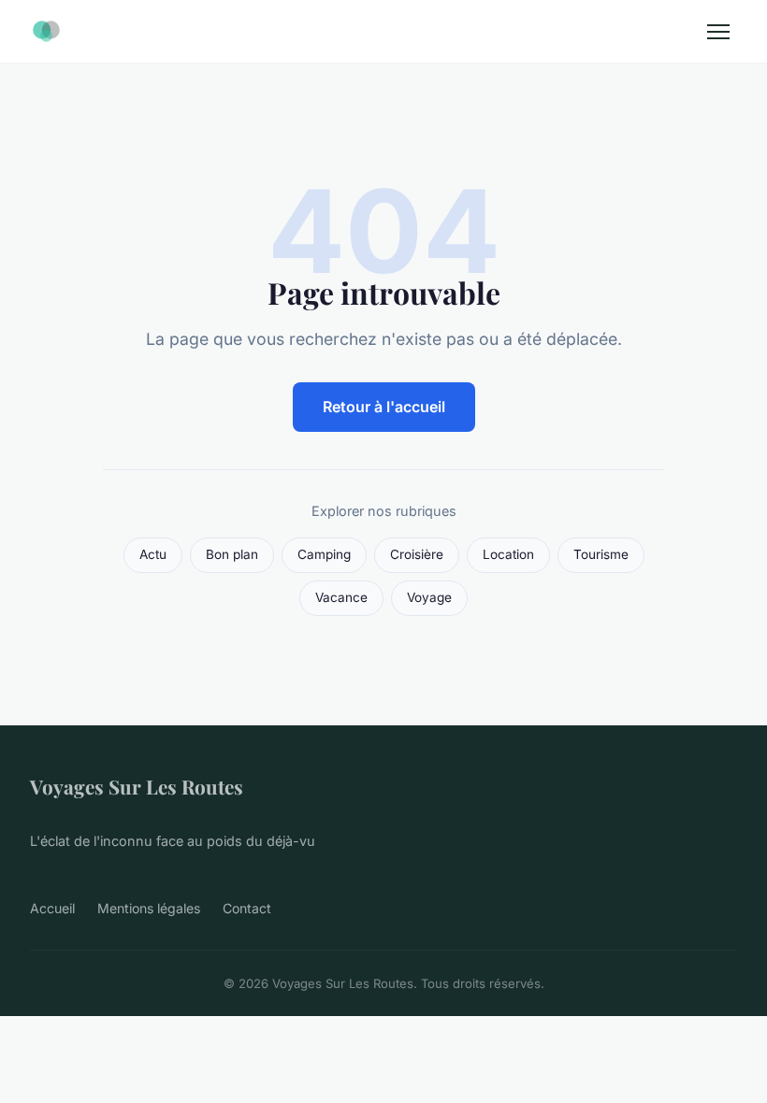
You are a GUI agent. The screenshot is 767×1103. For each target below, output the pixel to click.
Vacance (341, 597)
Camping (324, 554)
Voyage (429, 597)
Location (508, 554)
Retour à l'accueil (384, 406)
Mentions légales (148, 908)
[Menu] (718, 32)
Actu (152, 554)
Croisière (416, 554)
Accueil (52, 908)
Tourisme (601, 554)
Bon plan (232, 554)
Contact (247, 908)
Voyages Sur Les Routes (136, 786)
